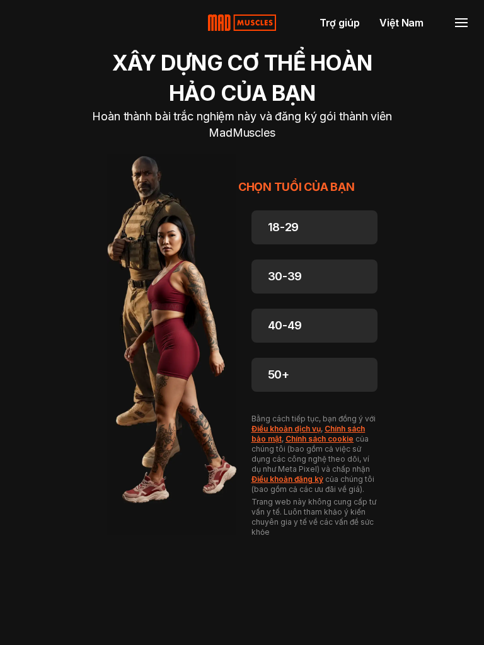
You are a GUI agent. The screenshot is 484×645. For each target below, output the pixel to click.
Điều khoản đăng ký (287, 479)
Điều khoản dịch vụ (286, 428)
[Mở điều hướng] (461, 22)
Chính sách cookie (319, 438)
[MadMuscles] (242, 23)
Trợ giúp (340, 22)
